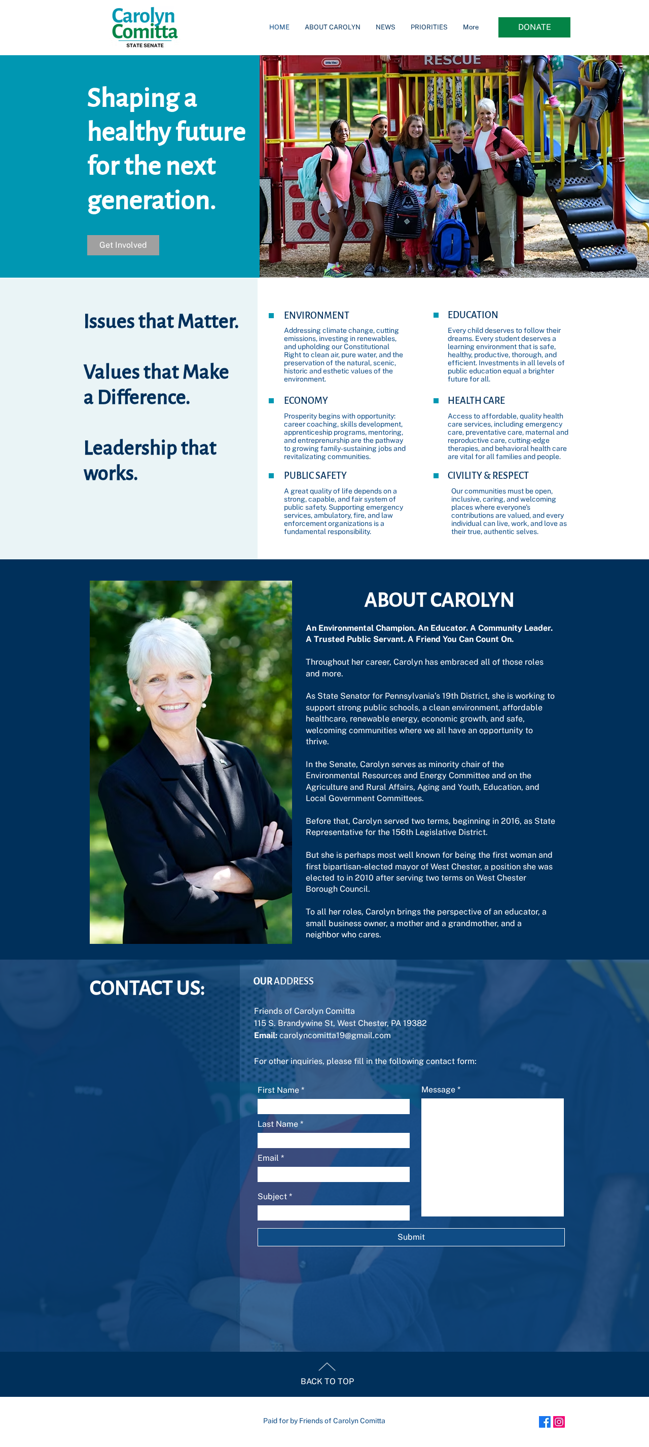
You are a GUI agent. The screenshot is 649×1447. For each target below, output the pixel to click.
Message (438, 1090)
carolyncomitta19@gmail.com (335, 1035)
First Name (278, 1090)
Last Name (278, 1124)
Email (268, 1158)
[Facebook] (545, 1422)
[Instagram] (559, 1422)
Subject (272, 1197)
